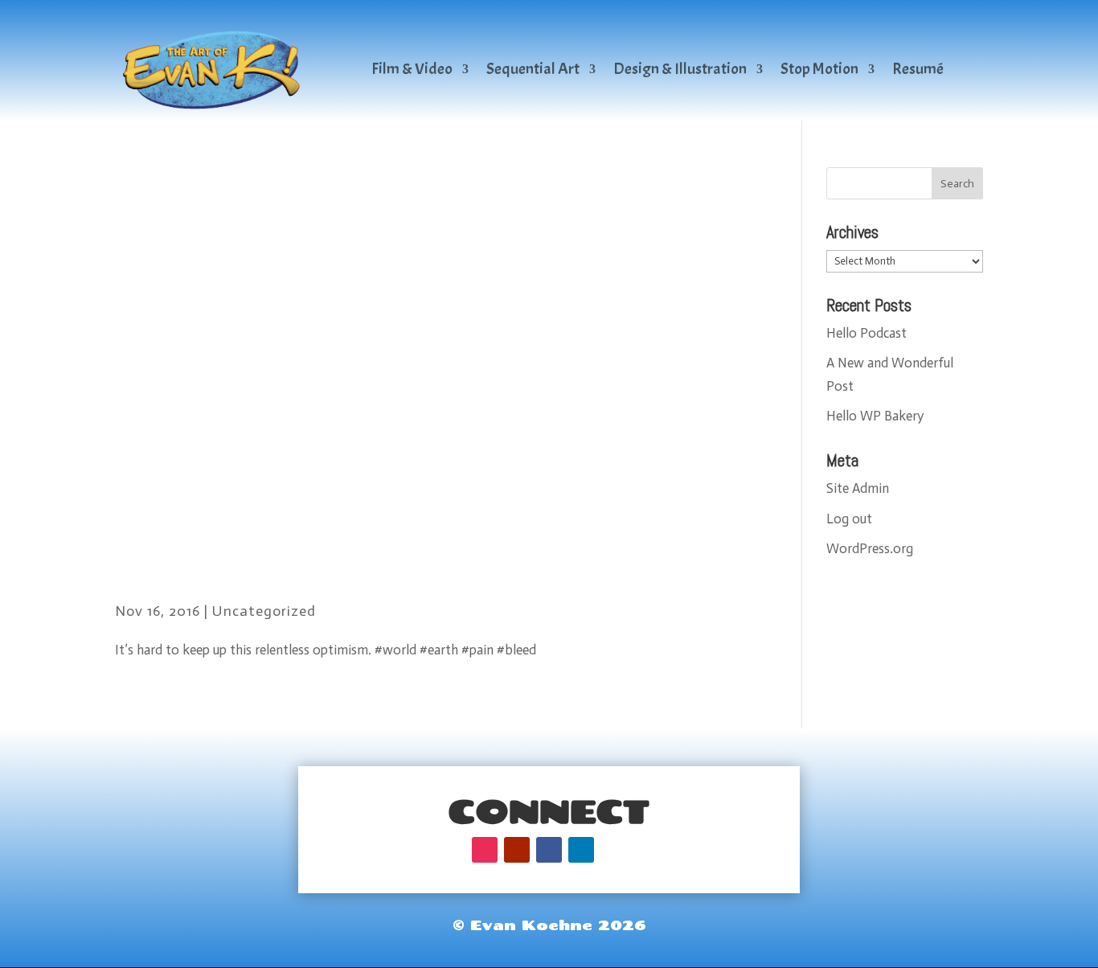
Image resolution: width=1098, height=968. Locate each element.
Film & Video (412, 69)
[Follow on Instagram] (485, 850)
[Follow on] (613, 850)
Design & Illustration (680, 69)
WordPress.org (869, 548)
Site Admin (857, 488)
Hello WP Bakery (875, 416)
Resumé (918, 69)
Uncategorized (264, 611)
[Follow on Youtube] (517, 850)
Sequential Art (533, 69)
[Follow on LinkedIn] (581, 850)
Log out (849, 519)
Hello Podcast (866, 333)
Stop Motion (819, 69)
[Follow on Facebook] (549, 850)
